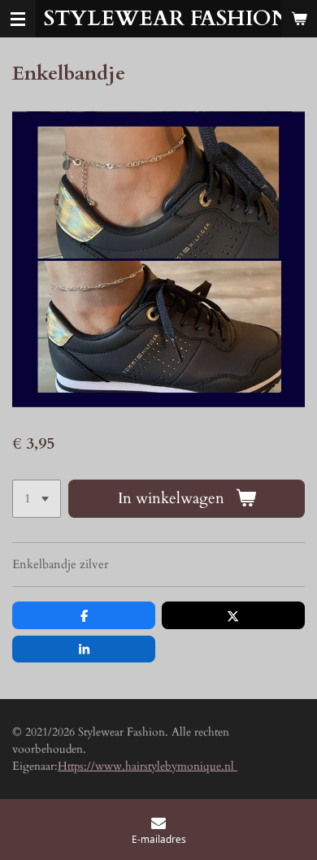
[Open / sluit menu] (18, 18)
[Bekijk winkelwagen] (299, 18)
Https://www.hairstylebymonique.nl (147, 766)
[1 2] (36, 499)
